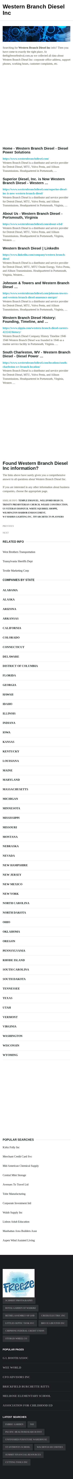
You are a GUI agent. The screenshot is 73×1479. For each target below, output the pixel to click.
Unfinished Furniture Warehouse (26, 1439)
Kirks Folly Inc (11, 1147)
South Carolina (16, 969)
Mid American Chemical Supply (21, 1165)
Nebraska (11, 846)
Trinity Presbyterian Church (21, 504)
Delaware (11, 656)
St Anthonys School (17, 1447)
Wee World (12, 1367)
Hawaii (8, 694)
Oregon (9, 941)
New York (11, 893)
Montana (10, 836)
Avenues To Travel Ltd (16, 1184)
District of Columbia (20, 665)
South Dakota (14, 979)
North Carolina (16, 903)
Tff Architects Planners (48, 517)
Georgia (9, 684)
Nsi (32, 1424)
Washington (13, 1035)
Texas (7, 998)
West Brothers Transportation (19, 551)
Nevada (9, 855)
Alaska (9, 599)
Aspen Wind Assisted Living (19, 1240)
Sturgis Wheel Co (16, 1338)
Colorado (11, 637)
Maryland (11, 779)
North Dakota (14, 912)
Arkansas (11, 618)
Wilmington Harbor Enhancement (24, 513)
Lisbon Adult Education (16, 1221)
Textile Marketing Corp (16, 570)
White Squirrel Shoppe (43, 508)
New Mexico (12, 884)
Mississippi (11, 817)
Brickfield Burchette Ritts (26, 1386)
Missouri (10, 827)
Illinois (9, 713)
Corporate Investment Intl (17, 1203)
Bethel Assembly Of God (20, 1315)
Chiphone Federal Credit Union (24, 1331)
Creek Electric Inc (53, 1315)
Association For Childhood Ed (28, 1405)
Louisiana (11, 760)
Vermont (10, 1017)
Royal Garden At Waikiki (20, 1308)
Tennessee (11, 988)
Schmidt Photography (19, 1300)
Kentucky (11, 751)
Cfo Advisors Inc (16, 1377)
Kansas (8, 741)
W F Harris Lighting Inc (17, 517)
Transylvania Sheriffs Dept (18, 561)
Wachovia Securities (50, 1447)
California (12, 628)
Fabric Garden (14, 1424)
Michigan (10, 798)
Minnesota (11, 808)
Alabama (10, 590)
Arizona (9, 609)
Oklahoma (11, 931)
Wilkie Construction (54, 504)
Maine (8, 770)
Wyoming (10, 1054)
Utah (7, 1007)
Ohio (6, 922)
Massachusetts (15, 789)
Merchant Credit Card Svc (17, 1156)
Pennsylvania (14, 950)
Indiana (9, 722)
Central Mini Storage (14, 1175)
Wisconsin (11, 1045)
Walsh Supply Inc (13, 1212)
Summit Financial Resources (23, 1454)
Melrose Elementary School (27, 1395)
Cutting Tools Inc (16, 1462)
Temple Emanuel (28, 500)
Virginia (9, 1026)
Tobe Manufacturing (14, 1193)
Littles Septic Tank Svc (19, 1323)
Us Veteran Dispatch (15, 508)
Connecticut (13, 647)
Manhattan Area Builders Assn (20, 1231)
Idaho (7, 703)
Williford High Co (51, 500)
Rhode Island (14, 960)
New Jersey (12, 874)
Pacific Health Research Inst (23, 1432)
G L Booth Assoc (15, 1358)
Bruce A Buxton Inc (53, 1323)
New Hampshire (15, 865)
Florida (9, 675)
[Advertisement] (36, 106)
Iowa (6, 732)
